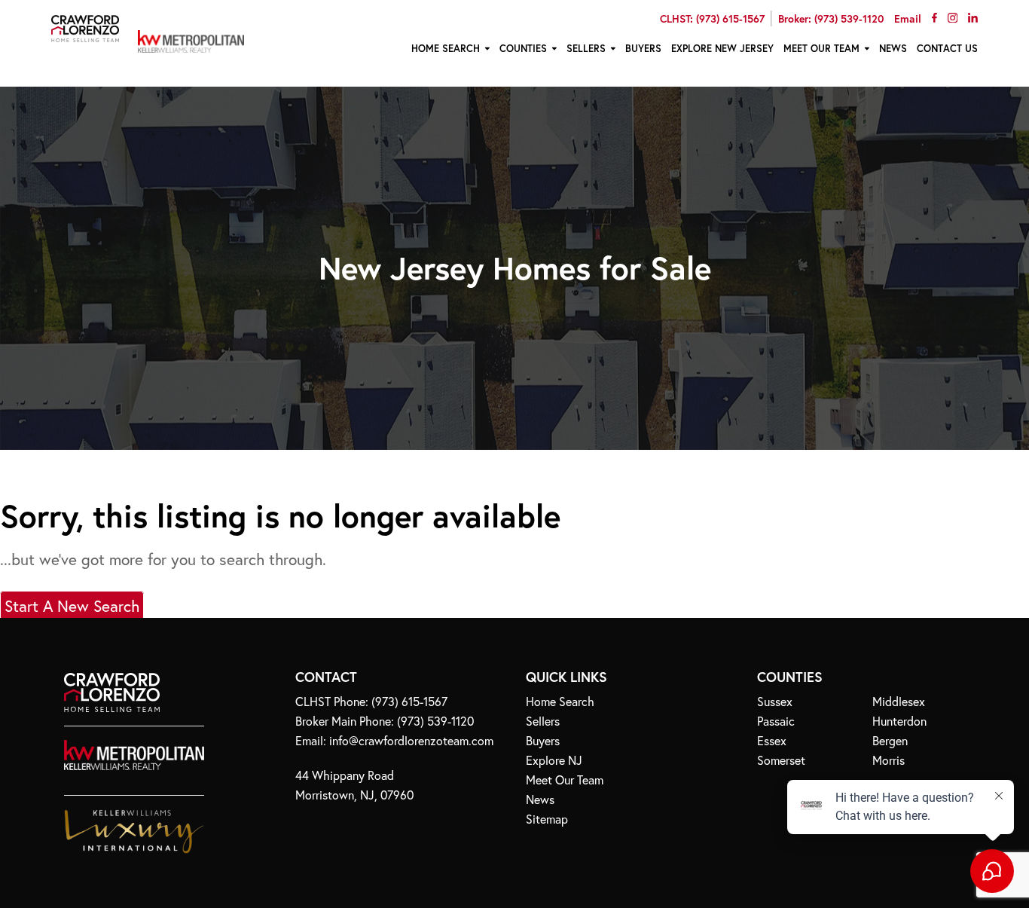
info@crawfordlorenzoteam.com (411, 740)
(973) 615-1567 (409, 701)
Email (907, 19)
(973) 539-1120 (435, 721)
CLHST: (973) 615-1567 (712, 19)
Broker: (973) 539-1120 (831, 19)
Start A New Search (72, 605)
